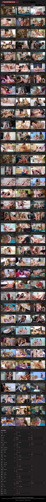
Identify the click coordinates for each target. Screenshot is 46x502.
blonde (19, 16)
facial (12, 28)
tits (4, 16)
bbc (16, 108)
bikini (2, 313)
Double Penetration (8, 449)
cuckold (23, 108)
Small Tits (26, 481)
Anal (26, 432)
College (26, 442)
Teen (11, 486)
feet (38, 28)
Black (38, 437)
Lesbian (26, 466)
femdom (27, 16)
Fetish (8, 454)
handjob (42, 39)
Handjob (26, 459)
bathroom (32, 62)
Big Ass (26, 435)
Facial (11, 452)
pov (6, 28)
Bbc (11, 435)
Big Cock (8, 437)
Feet (26, 452)
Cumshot (8, 445)
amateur (32, 393)
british (21, 16)
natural (27, 28)
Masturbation (26, 469)
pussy (42, 16)
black (5, 28)
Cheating (11, 442)
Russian (8, 479)
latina (10, 176)
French (38, 454)
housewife (28, 199)
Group (8, 457)
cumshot (10, 16)
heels (13, 16)
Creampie (38, 444)
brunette (5, 85)
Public (26, 476)
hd (39, 16)
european (24, 16)
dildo (8, 188)
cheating (37, 16)
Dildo (26, 447)
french (25, 85)
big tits (32, 16)
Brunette (8, 440)
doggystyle (35, 28)
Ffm (23, 454)
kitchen (11, 62)
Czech (23, 445)
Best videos (34, 5)
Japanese (11, 464)
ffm (40, 28)
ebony (27, 96)
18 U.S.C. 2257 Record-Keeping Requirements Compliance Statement (23, 497)
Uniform (11, 489)
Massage (11, 469)
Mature (8, 471)
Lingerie (8, 467)
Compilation (8, 444)
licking (17, 96)
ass (28, 119)
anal (16, 176)
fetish (43, 96)
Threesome (26, 486)
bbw (31, 108)
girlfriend (13, 245)
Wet (26, 493)
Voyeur (11, 491)
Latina (11, 466)
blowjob (7, 16)
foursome (26, 108)
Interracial (11, 462)
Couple (23, 444)
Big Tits (23, 437)
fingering (2, 96)
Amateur (11, 432)
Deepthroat (11, 447)
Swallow (8, 484)
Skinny (11, 481)
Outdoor (11, 474)
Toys (8, 488)
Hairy (11, 459)
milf (11, 302)
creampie (8, 165)
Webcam (11, 493)
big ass (2, 16)
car (3, 222)
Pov (11, 476)
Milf (23, 471)
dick (16, 16)
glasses (41, 108)
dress (40, 96)
